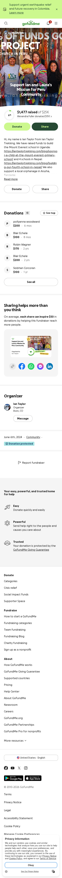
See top (50, 213)
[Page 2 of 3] (31, 99)
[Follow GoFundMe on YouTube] (12, 768)
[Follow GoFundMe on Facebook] (6, 768)
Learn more (16, 12)
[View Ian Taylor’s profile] (7, 407)
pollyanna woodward (26, 221)
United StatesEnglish (32, 757)
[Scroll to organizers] (6, 33)
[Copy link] (12, 366)
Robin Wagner (22, 244)
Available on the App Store (33, 778)
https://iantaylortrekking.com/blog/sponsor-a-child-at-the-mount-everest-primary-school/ (30, 155)
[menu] (56, 23)
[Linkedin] (49, 366)
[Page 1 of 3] (28, 99)
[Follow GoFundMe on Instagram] (25, 768)
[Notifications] (48, 23)
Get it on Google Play (13, 778)
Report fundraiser (33, 462)
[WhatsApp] (31, 366)
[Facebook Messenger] (40, 366)
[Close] (56, 9)
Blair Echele (20, 233)
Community (33, 437)
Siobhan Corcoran (24, 267)
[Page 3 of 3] (34, 99)
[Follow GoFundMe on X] (19, 768)
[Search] (6, 23)
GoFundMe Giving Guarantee (31, 549)
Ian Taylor (19, 403)
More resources (13, 740)
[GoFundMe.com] (31, 23)
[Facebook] (22, 366)
